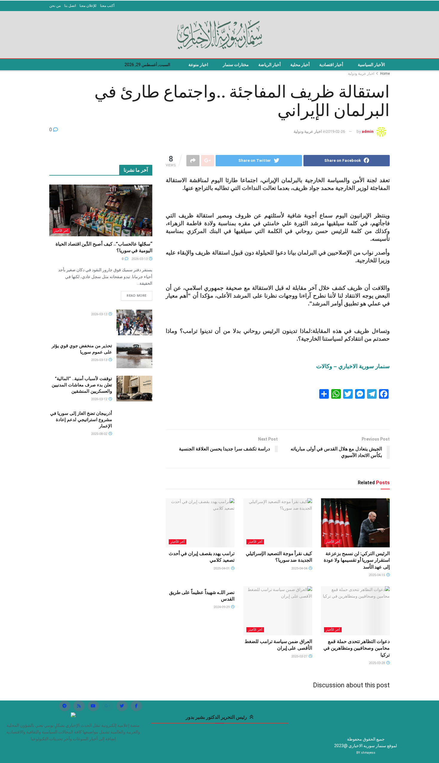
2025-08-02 (99, 434)
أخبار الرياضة (269, 64)
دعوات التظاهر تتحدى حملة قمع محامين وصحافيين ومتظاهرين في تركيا (356, 648)
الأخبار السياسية (371, 64)
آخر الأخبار (333, 542)
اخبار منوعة (198, 64)
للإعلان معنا (87, 6)
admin (368, 131)
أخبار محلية (300, 64)
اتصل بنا (70, 6)
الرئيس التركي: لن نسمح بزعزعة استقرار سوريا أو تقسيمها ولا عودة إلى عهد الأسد (357, 560)
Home (385, 73)
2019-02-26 (335, 131)
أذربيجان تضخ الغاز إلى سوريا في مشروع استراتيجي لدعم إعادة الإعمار (81, 420)
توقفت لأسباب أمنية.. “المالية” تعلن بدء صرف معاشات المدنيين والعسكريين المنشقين (82, 385)
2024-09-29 (222, 607)
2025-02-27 (299, 656)
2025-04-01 (222, 568)
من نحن (55, 6)
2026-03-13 (139, 259)
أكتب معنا (107, 6)
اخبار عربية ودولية (361, 73)
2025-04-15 (377, 575)
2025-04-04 (299, 568)
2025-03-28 (377, 663)
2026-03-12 (99, 399)
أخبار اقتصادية (331, 64)
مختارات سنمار (236, 64)
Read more (137, 296)
